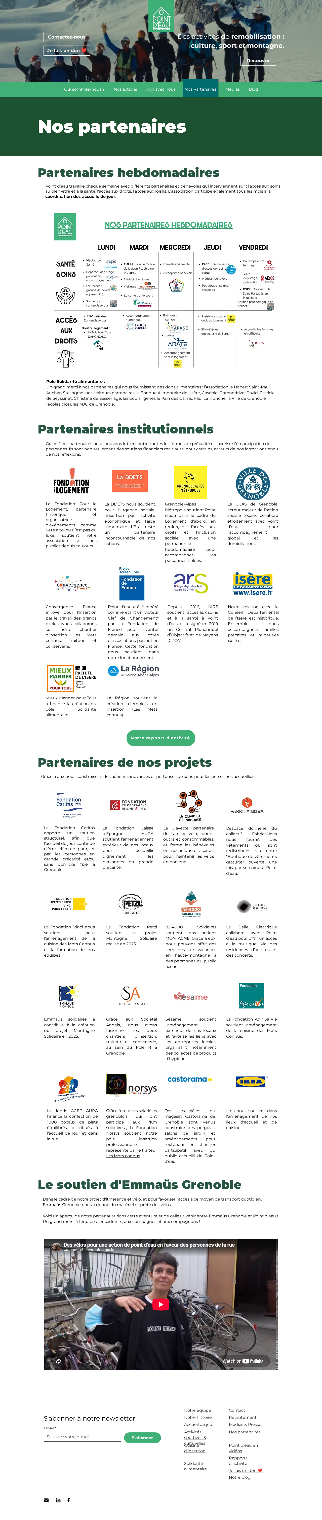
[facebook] (68, 1500)
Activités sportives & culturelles (195, 1438)
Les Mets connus (123, 1155)
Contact (237, 1410)
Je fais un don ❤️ (246, 1470)
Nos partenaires (245, 1432)
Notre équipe (197, 1410)
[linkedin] (58, 1500)
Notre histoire (198, 1417)
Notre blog (240, 1477)
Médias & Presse (245, 1424)
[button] (84, 89)
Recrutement (243, 1417)
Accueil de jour (199, 1424)
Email (50, 1428)
